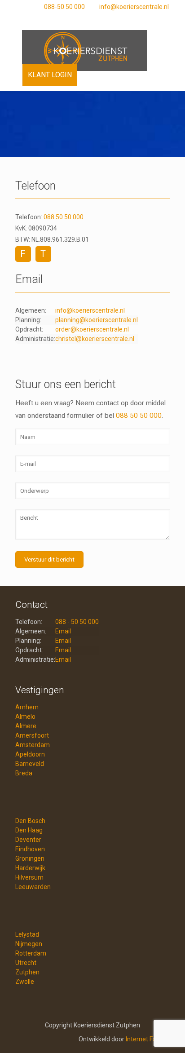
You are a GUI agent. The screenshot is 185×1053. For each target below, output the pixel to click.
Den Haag (29, 830)
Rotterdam (30, 953)
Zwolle (24, 981)
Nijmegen (28, 943)
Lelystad (27, 934)
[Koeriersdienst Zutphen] (92, 46)
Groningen (29, 858)
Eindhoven (30, 849)
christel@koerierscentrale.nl (94, 338)
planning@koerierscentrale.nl (96, 319)
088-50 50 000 (64, 6)
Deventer (28, 839)
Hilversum (29, 877)
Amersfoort (32, 735)
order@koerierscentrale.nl (92, 329)
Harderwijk (30, 868)
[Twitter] (107, 18)
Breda (23, 773)
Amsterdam (32, 744)
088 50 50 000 (64, 217)
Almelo (25, 716)
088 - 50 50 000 (77, 621)
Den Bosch (30, 820)
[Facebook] (96, 18)
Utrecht (25, 962)
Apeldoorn (30, 754)
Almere (25, 726)
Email (63, 631)
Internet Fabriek (148, 1039)
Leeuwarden (33, 886)
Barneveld (29, 763)
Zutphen (27, 972)
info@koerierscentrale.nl (134, 6)
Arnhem (27, 707)
